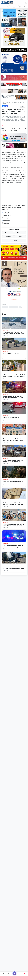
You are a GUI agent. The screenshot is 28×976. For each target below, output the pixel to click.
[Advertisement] (14, 194)
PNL (20, 307)
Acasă (3, 102)
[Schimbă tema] (24, 6)
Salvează (23, 106)
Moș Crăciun (5, 307)
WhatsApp (8, 236)
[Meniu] (26, 2)
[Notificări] (8, 6)
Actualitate (8, 102)
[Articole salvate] (14, 6)
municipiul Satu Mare (13, 307)
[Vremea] (19, 6)
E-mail (20, 236)
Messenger (20, 232)
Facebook (9, 232)
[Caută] (3, 6)
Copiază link (14, 240)
